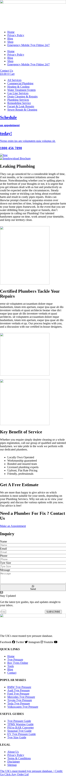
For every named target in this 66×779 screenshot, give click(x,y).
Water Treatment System (21, 89)
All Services (14, 80)
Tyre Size (5, 562)
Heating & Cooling (18, 86)
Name (3, 541)
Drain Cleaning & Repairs (22, 96)
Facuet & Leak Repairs (20, 106)
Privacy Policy (15, 35)
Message (5, 569)
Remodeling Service (19, 103)
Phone (3, 555)
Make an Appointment (13, 526)
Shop (10, 41)
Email (3, 548)
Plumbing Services (18, 99)
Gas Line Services (17, 93)
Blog (10, 38)
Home (10, 32)
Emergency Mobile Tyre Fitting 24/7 (28, 45)
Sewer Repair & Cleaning (22, 109)
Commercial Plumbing (20, 83)
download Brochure (19, 158)
